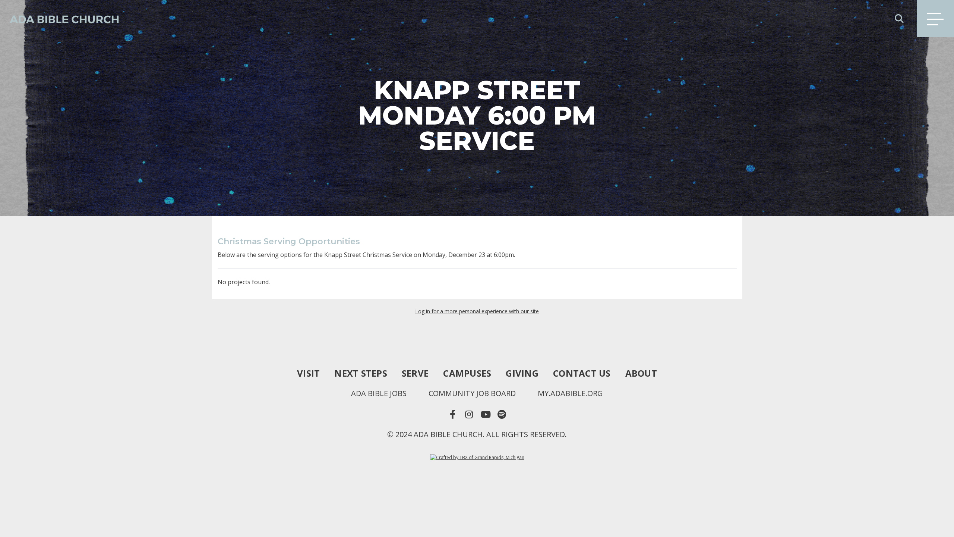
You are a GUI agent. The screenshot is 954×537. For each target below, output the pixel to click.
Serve (415, 373)
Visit (308, 373)
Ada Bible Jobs (379, 393)
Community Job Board (472, 393)
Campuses (467, 373)
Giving (522, 373)
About (641, 373)
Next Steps (360, 373)
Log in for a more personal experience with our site (477, 311)
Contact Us (582, 373)
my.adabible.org (570, 393)
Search (899, 18)
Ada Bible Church (59, 19)
